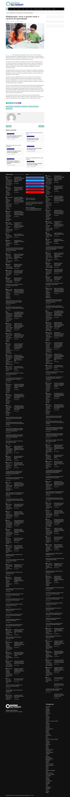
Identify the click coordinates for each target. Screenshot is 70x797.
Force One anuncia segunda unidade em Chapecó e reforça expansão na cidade (15, 560)
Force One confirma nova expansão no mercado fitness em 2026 (18, 539)
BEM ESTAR (48, 713)
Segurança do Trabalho (50, 774)
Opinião (47, 766)
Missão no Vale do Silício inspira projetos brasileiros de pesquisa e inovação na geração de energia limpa (19, 291)
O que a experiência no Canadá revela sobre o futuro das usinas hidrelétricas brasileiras (14, 615)
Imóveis (47, 747)
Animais (47, 708)
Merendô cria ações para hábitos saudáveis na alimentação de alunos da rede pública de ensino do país (19, 448)
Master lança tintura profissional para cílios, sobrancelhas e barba (13, 610)
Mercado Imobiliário (49, 758)
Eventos (47, 740)
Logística (47, 756)
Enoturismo (48, 734)
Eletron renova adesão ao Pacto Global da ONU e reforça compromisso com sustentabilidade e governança (15, 494)
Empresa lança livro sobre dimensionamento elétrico (33, 139)
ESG (47, 736)
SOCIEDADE (10, 108)
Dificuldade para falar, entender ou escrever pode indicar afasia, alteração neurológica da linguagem (19, 213)
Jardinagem (48, 753)
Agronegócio (48, 706)
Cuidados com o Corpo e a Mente (52, 721)
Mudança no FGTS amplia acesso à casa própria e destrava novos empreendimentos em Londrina (19, 256)
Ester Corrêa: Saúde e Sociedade (52, 739)
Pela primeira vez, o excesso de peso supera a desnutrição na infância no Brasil (14, 285)
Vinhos (47, 790)
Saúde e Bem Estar (49, 773)
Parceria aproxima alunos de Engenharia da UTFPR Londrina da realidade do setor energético (19, 522)
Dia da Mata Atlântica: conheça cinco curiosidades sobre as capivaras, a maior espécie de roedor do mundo (19, 225)
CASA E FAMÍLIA (10, 106)
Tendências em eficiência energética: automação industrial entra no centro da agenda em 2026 (19, 644)
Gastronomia (48, 744)
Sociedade (48, 779)
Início (8, 12)
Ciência (47, 715)
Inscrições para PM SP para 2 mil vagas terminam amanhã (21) (19, 696)
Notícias (10, 9)
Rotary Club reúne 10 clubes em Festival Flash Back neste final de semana (14, 441)
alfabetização (9, 54)
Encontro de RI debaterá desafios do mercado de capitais (34, 164)
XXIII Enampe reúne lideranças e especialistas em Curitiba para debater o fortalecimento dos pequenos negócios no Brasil (19, 358)
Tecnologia (48, 782)
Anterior (9, 126)
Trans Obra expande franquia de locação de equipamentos (14, 136)
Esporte (47, 737)
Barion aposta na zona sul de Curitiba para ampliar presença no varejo (19, 505)
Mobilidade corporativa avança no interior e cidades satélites (18, 265)
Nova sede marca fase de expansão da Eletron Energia (18, 457)
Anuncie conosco (47, 9)
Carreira (47, 714)
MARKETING (25, 106)
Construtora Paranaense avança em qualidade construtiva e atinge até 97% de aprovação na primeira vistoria (18, 346)
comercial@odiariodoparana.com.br (35, 208)
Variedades (48, 788)
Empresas (47, 730)
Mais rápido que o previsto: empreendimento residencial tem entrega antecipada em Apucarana (15, 307)
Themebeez (32, 795)
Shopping (47, 778)
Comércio (47, 718)
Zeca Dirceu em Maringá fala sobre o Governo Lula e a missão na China (59, 695)
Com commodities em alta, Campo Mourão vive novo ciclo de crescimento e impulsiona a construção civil (14, 379)
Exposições (48, 741)
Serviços (47, 777)
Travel (47, 784)
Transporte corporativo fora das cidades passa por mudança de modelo (15, 589)
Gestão (47, 745)
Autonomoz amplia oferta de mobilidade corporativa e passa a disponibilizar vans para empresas (19, 396)
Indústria (47, 748)
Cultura (23, 9)
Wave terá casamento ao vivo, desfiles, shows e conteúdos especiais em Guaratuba (18, 189)
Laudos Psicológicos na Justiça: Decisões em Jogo (19, 235)
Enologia (47, 732)
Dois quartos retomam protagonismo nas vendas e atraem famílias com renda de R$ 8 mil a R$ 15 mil (19, 484)
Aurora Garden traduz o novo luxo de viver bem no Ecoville (19, 368)
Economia (18, 9)
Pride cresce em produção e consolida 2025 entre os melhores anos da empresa (19, 662)
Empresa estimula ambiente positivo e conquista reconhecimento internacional (14, 373)
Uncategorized (48, 787)
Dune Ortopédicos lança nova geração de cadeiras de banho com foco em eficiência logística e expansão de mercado (19, 314)
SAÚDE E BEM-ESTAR (34, 106)
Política (14, 9)
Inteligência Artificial (49, 752)
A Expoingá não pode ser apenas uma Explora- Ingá (59, 684)
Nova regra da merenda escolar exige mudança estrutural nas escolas (18, 271)
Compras (47, 719)
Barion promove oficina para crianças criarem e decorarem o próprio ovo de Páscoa (19, 464)
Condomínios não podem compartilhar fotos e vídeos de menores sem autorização (14, 685)
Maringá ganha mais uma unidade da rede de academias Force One (14, 555)
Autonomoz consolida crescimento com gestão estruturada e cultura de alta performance (19, 513)
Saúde (47, 771)
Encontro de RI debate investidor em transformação (34, 149)
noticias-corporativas (49, 765)
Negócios (47, 761)
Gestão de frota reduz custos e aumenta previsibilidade (14, 151)
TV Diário (53, 9)
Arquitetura (48, 709)
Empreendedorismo (49, 728)
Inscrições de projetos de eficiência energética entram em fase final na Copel (14, 604)
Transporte (48, 783)
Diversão (47, 724)
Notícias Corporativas (19, 21)
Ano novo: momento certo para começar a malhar (18, 679)
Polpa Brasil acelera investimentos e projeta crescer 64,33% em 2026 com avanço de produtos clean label (15, 423)
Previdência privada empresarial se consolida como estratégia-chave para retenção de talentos (14, 499)
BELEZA (47, 711)
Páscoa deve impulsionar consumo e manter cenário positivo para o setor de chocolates (14, 418)
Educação (47, 727)
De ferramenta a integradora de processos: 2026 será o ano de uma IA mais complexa (14, 594)
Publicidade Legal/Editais (38, 9)
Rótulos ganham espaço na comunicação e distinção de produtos (13, 162)
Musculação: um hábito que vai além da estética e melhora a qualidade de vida (19, 631)
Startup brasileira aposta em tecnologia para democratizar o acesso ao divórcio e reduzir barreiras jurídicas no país (14, 302)
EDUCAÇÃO (18, 106)
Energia (47, 731)
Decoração (48, 723)
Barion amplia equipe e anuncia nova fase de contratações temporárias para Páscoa (18, 547)
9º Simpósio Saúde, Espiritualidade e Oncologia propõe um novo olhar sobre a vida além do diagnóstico (19, 179)
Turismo (31, 9)
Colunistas (48, 717)
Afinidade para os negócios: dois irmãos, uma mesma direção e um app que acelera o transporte (19, 335)
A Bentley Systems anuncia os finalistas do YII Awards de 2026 (14, 690)
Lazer (47, 754)
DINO (8, 21)
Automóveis (48, 710)
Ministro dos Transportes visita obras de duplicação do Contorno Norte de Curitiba (19, 654)
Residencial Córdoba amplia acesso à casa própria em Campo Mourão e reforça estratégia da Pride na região (19, 326)
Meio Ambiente (48, 757)
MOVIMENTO (48, 760)
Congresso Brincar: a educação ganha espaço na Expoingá (19, 241)
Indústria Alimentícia (49, 749)
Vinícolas (47, 791)
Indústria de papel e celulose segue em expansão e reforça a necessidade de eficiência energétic (19, 579)
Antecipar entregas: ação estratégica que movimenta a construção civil (13, 620)
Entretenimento (48, 735)
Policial (27, 9)
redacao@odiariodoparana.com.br (35, 210)
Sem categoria (48, 775)
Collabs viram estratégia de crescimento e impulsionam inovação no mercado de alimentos (19, 386)
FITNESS (47, 743)
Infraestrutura (48, 751)
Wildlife (47, 792)
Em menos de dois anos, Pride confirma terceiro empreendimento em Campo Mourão (14, 478)
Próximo (40, 126)
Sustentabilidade (49, 780)
